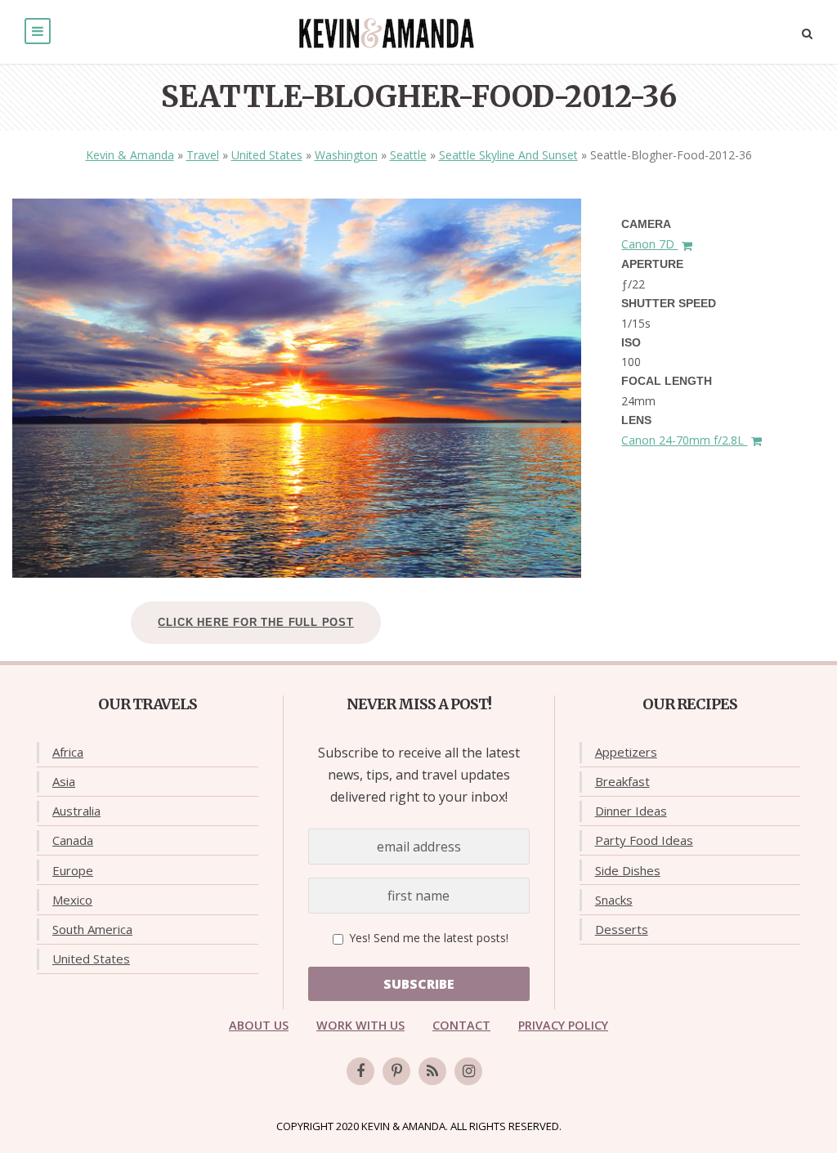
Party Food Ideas (644, 840)
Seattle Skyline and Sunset (508, 155)
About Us (259, 1025)
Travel (202, 155)
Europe (72, 870)
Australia (76, 810)
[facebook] (360, 1071)
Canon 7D (649, 244)
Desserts (621, 929)
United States (266, 155)
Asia (63, 781)
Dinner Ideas (631, 810)
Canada (72, 840)
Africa (67, 752)
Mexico (72, 900)
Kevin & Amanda (130, 155)
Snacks (614, 900)
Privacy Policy (563, 1025)
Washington (346, 155)
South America (92, 929)
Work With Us (360, 1025)
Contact (461, 1025)
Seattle (408, 155)
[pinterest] (396, 1071)
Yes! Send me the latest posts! (427, 937)
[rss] (432, 1071)
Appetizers (626, 752)
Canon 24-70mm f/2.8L (684, 440)
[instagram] (468, 1071)
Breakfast (622, 781)
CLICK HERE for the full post (255, 622)
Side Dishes (627, 870)
